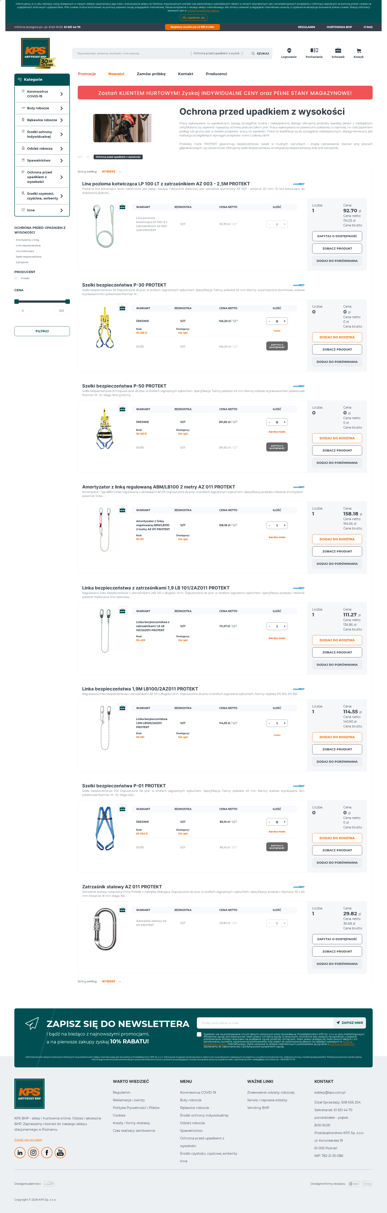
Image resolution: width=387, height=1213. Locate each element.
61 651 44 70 (72, 27)
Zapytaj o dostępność (337, 236)
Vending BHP (258, 1108)
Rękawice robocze (194, 1108)
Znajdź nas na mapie (28, 1139)
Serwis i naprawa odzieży (267, 1100)
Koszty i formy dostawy (131, 1123)
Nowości (116, 74)
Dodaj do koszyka (337, 337)
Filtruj (42, 331)
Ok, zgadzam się (193, 17)
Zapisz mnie (352, 1023)
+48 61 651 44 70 (287, 1059)
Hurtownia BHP (339, 27)
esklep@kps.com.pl (262, 1059)
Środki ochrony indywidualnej (204, 1115)
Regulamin (306, 27)
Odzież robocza (192, 1123)
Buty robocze (191, 1100)
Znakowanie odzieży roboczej (271, 1092)
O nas (368, 27)
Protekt (25, 278)
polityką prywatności (342, 1044)
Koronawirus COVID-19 (198, 1092)
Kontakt (185, 74)
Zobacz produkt (337, 248)
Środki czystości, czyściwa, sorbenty (208, 1154)
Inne (183, 1161)
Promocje (87, 74)
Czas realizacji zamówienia (134, 1131)
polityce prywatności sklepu (203, 10)
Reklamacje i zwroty (129, 1100)
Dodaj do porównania (337, 261)
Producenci (216, 74)
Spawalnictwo (191, 1131)
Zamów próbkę (151, 74)
